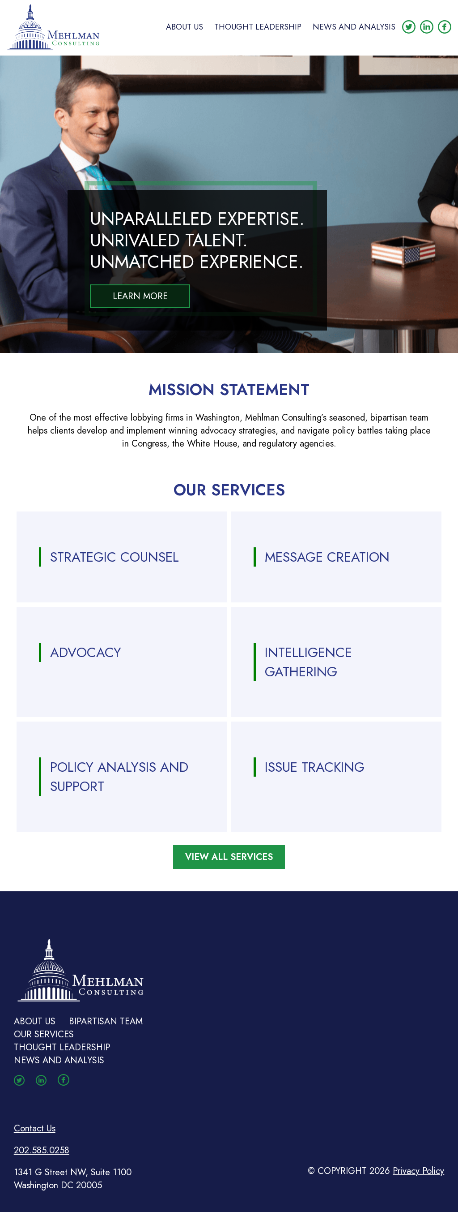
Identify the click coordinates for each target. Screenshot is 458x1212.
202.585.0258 (41, 1150)
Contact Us (34, 1128)
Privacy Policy (418, 1171)
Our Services (44, 1034)
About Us (184, 27)
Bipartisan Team (106, 1021)
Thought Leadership (257, 27)
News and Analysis (354, 27)
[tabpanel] (229, 204)
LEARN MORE (140, 296)
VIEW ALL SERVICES (229, 857)
